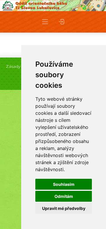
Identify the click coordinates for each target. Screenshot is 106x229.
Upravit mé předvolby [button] (63, 208)
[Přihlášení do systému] (61, 22)
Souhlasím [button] (63, 184)
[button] (45, 22)
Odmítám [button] (63, 196)
